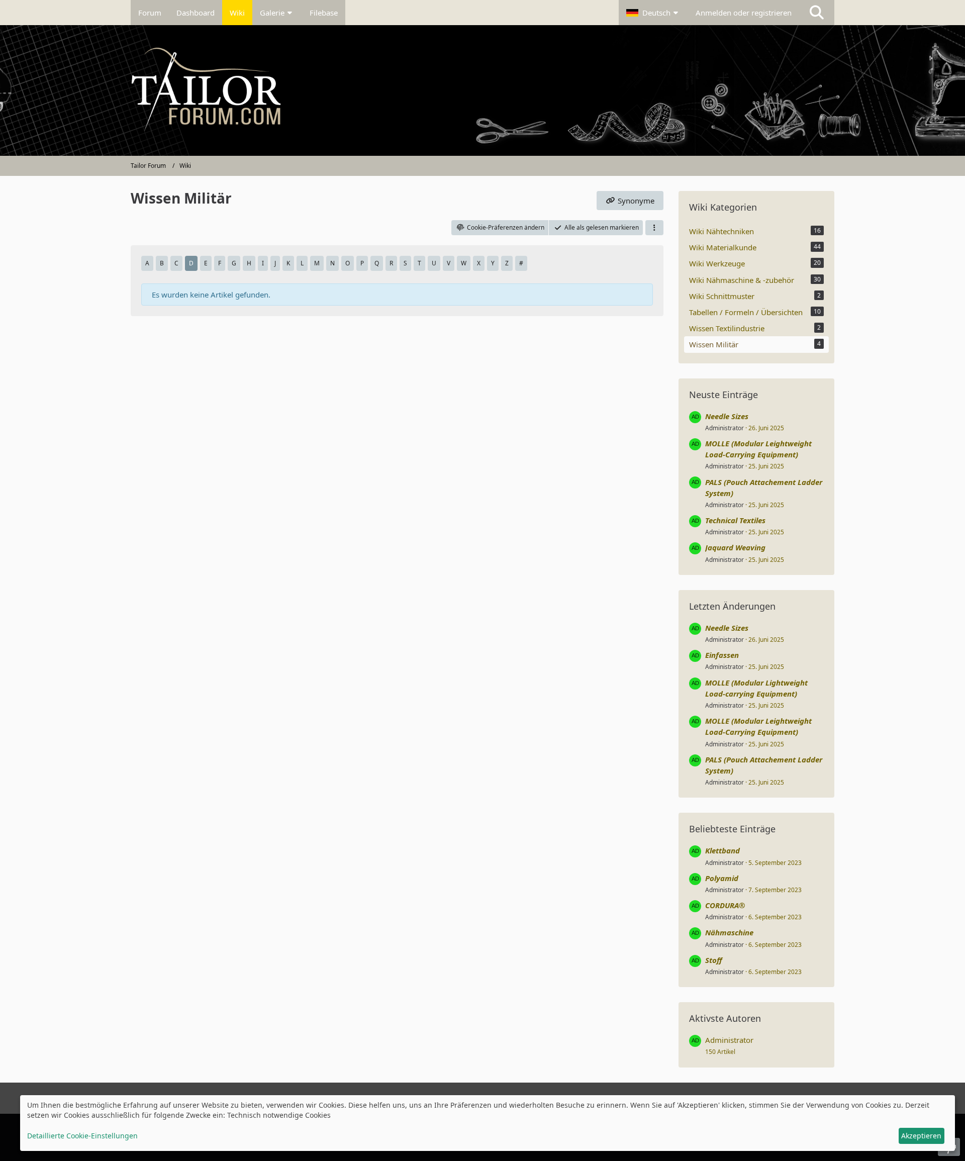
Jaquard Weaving (735, 547)
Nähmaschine (729, 932)
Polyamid (721, 878)
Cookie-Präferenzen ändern (505, 227)
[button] (653, 12)
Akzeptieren (921, 1135)
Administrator (724, 428)
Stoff (713, 960)
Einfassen (722, 655)
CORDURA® (725, 905)
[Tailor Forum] (482, 90)
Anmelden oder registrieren (744, 13)
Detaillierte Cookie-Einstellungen (82, 1135)
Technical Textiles (735, 520)
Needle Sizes (726, 416)
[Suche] (816, 12)
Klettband (722, 850)
